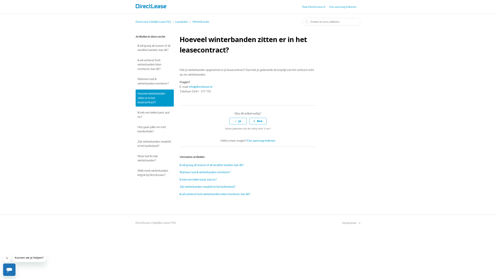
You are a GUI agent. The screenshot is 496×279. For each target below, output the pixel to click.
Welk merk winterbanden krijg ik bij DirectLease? (153, 173)
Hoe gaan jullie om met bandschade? (152, 129)
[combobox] (331, 22)
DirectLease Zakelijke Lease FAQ (153, 21)
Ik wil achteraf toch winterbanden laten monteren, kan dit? (149, 64)
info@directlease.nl (200, 87)
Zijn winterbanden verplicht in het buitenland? (154, 144)
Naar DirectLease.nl (313, 7)
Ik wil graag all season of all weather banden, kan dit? (154, 48)
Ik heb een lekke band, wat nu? (154, 115)
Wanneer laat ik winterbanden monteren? (153, 81)
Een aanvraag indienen (343, 7)
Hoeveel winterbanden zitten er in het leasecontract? (151, 98)
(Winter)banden (200, 21)
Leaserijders (181, 21)
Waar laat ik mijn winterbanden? (148, 158)
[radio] (238, 121)
